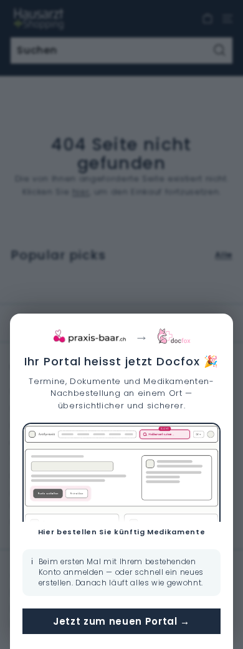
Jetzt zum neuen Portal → (121, 621)
